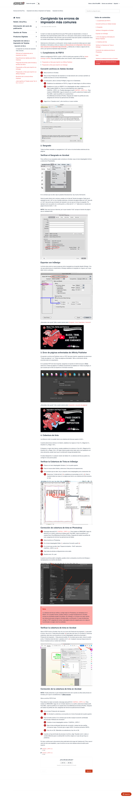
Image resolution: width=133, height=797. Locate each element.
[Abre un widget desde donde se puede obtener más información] (126, 794)
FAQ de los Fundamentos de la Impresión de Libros (24, 54)
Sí (64, 762)
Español (116, 3)
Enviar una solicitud (107, 3)
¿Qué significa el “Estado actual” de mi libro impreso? (26, 82)
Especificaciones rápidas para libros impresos (26, 59)
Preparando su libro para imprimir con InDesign (26, 68)
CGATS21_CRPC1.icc (81, 90)
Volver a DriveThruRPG (94, 3)
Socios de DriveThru (19, 11)
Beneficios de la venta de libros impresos (24, 77)
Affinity (48, 58)
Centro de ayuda (30, 3)
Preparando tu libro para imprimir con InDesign (55, 65)
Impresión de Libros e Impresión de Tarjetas (38, 11)
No (70, 762)
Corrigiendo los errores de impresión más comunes (26, 49)
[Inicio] (19, 3)
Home (18, 17)
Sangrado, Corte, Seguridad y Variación (80, 322)
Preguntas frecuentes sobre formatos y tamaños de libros (26, 63)
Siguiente (89, 771)
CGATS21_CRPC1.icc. (64, 531)
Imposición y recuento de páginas (78, 405)
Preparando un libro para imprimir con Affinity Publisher (26, 73)
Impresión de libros (58, 11)
